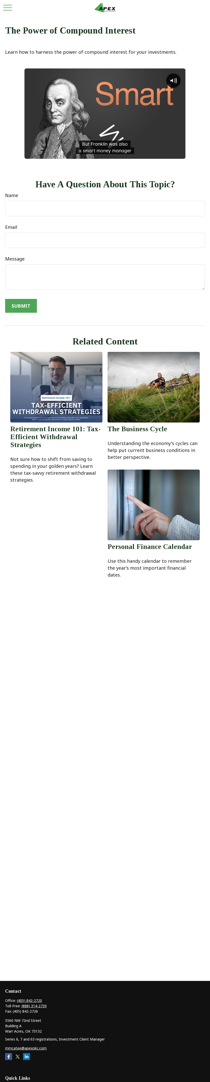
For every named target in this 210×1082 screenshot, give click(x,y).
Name (11, 195)
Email (11, 227)
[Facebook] (8, 1056)
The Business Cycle (137, 429)
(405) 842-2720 (29, 1000)
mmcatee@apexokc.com (26, 1048)
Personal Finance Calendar (150, 546)
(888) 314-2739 (34, 1005)
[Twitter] (17, 1056)
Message (15, 259)
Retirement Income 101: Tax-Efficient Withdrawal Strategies (55, 437)
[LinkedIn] (26, 1056)
